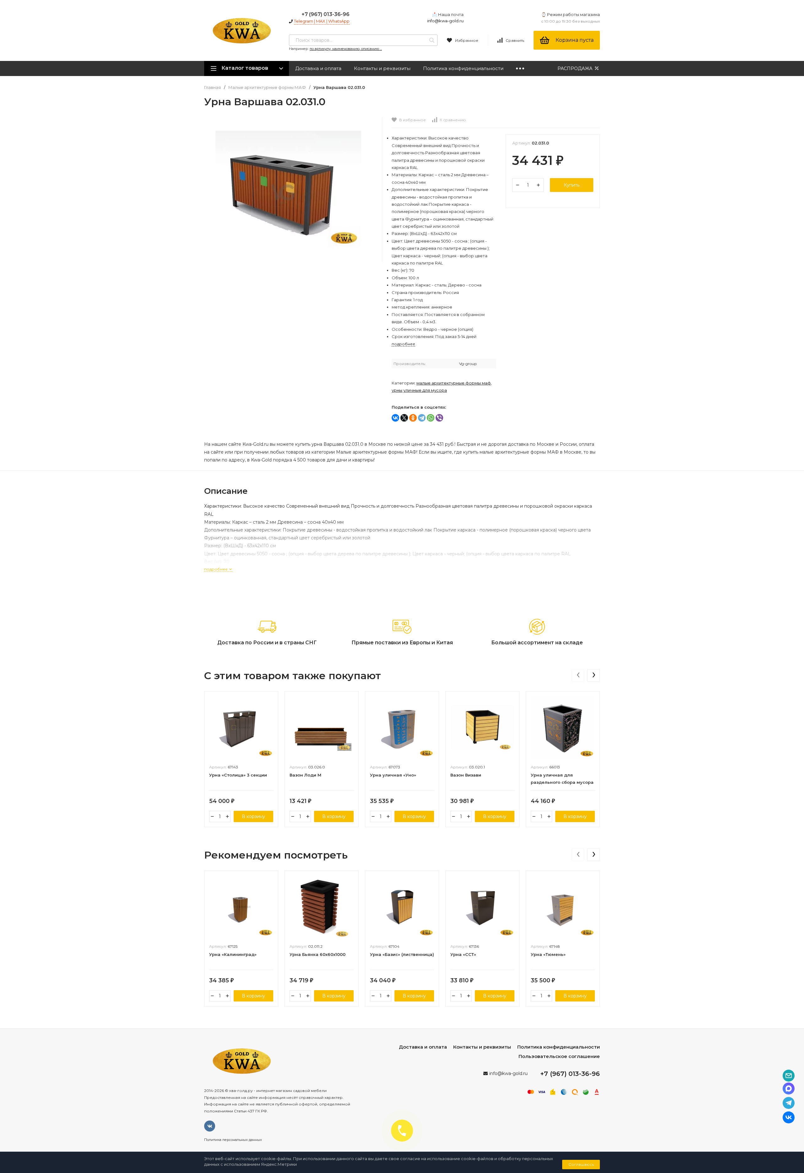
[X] (404, 418)
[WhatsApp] (430, 418)
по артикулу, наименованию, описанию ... (346, 48)
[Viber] (439, 418)
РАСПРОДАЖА (575, 68)
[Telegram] (422, 418)
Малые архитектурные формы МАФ (267, 87)
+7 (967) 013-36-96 (326, 14)
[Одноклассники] (413, 418)
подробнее (216, 569)
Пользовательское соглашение (559, 1056)
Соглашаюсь (581, 1164)
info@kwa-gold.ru (445, 20)
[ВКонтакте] (395, 418)
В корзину (253, 816)
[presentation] (578, 675)
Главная (212, 87)
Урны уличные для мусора (419, 390)
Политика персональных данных (233, 1140)
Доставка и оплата (318, 68)
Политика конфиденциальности (463, 68)
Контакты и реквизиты (382, 68)
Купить (571, 185)
